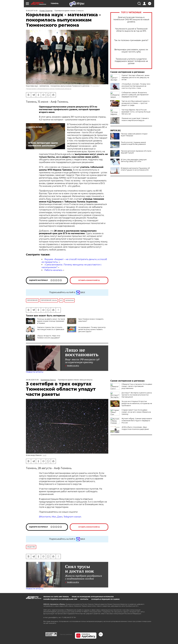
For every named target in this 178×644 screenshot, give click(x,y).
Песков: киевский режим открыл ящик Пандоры (134, 135)
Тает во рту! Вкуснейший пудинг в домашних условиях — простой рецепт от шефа (135, 103)
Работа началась (53, 270)
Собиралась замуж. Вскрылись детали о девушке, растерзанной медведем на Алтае (135, 95)
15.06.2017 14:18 (31, 11)
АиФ (44, 455)
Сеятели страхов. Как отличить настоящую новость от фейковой (50, 328)
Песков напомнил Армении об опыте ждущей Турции (136, 152)
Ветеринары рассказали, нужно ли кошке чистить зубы (131, 51)
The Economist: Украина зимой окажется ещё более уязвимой (133, 143)
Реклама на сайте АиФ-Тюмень (56, 597)
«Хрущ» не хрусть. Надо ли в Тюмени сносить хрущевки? (48, 337)
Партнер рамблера (66, 634)
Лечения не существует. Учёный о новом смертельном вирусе (135, 119)
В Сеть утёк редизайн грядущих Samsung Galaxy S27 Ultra (134, 160)
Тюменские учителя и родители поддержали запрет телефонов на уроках (131, 61)
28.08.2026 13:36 (32, 380)
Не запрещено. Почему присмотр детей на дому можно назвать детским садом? (92, 329)
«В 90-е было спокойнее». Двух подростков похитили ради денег (135, 428)
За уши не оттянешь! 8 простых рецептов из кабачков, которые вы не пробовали (137, 403)
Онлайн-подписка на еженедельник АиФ (60, 599)
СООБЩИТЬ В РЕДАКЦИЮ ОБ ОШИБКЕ (105, 599)
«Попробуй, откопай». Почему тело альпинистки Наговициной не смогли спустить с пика (136, 86)
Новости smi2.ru (34, 372)
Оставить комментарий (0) (89, 280)
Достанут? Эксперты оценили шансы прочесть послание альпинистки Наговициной (137, 395)
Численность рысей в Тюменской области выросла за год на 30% (131, 30)
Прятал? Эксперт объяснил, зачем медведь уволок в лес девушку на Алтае (135, 77)
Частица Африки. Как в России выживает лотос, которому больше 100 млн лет (136, 112)
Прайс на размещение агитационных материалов (93, 597)
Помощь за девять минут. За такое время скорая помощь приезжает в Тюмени (51, 321)
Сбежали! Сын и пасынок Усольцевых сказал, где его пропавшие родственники (137, 386)
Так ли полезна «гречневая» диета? (131, 40)
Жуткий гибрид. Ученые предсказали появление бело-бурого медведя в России (137, 421)
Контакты (84, 599)
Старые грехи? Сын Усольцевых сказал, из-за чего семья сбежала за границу (136, 412)
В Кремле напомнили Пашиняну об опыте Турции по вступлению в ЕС (135, 169)
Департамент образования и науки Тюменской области (48, 89)
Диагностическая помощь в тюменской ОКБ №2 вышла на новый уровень (131, 19)
